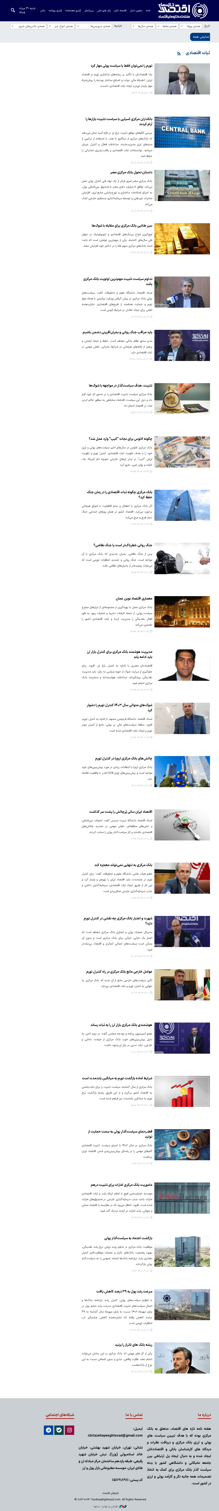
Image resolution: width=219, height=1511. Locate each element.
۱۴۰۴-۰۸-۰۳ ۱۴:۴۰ (139, 359)
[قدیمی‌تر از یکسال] (182, 665)
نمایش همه (201, 36)
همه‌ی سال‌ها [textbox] (145, 26)
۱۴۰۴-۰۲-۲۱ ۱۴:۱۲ (140, 786)
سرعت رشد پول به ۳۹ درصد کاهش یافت (124, 1291)
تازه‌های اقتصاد (179, 11)
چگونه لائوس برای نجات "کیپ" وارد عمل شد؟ (120, 439)
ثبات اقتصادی (198, 53)
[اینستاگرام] (69, 1430)
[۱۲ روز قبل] (182, 78)
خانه (148, 11)
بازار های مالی (104, 11)
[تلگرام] (48, 1430)
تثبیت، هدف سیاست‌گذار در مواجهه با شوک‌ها (120, 385)
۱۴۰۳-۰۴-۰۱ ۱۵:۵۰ (140, 1105)
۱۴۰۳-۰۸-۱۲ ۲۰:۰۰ (140, 1052)
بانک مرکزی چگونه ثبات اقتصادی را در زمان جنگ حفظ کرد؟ (119, 495)
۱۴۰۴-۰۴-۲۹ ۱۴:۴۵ (139, 690)
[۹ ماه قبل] (182, 132)
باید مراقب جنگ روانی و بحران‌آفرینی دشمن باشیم (117, 332)
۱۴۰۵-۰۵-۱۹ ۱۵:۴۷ (140, 93)
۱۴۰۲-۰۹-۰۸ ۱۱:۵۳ (140, 1271)
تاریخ (207, 26)
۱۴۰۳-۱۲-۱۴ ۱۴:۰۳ (139, 956)
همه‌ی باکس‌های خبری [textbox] (31, 26)
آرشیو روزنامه (55, 11)
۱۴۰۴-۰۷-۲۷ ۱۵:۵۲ (139, 412)
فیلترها (118, 26)
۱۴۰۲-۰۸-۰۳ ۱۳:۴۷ (139, 1330)
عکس (42, 11)
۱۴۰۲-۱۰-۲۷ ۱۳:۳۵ (140, 1218)
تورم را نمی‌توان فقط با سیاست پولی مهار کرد (121, 65)
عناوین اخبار (136, 11)
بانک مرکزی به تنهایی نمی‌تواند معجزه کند (123, 865)
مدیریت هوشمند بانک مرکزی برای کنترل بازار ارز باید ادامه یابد (119, 654)
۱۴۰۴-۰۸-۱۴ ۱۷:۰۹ (140, 211)
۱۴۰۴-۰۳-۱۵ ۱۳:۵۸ (139, 737)
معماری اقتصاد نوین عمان (134, 598)
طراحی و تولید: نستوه (105, 1506)
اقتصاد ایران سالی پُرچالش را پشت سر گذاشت (120, 811)
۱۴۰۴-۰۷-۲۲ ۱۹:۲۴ (139, 524)
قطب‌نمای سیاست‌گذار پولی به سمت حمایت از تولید (120, 1134)
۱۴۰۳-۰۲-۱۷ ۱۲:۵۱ (140, 1164)
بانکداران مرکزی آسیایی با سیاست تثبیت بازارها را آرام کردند (119, 122)
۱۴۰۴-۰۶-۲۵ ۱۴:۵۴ (139, 631)
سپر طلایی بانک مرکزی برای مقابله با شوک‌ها (122, 225)
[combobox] (190, 26)
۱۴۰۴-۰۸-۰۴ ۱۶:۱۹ (140, 317)
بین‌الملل (89, 11)
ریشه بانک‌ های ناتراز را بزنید (133, 1344)
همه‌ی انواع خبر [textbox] (64, 26)
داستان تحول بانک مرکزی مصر (131, 172)
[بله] (59, 1430)
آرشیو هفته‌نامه (73, 11)
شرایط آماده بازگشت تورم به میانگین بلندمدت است (117, 1078)
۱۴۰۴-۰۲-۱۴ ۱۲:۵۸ (140, 898)
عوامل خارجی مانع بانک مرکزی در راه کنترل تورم (119, 971)
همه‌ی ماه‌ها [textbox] (169, 26)
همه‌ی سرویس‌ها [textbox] (100, 26)
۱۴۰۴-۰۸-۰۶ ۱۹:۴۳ (139, 253)
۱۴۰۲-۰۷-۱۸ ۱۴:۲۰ (140, 1372)
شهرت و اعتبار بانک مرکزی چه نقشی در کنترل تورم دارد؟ (118, 921)
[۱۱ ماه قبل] (182, 611)
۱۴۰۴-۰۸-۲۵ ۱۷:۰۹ (140, 163)
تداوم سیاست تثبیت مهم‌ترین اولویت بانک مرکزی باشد (117, 282)
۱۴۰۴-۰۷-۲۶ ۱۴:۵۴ (139, 472)
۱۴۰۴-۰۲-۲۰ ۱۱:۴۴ (139, 839)
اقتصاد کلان (120, 11)
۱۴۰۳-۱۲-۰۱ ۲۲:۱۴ (140, 993)
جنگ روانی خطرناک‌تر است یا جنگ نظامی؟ (122, 545)
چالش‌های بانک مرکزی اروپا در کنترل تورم (123, 758)
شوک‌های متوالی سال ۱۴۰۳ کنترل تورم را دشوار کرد (119, 708)
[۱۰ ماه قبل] (182, 398)
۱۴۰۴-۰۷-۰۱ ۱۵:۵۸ (140, 572)
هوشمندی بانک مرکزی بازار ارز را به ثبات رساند (121, 1025)
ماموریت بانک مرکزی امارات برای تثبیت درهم (121, 1185)
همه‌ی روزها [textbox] (193, 26)
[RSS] (179, 53)
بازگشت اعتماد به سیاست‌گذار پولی (128, 1238)
